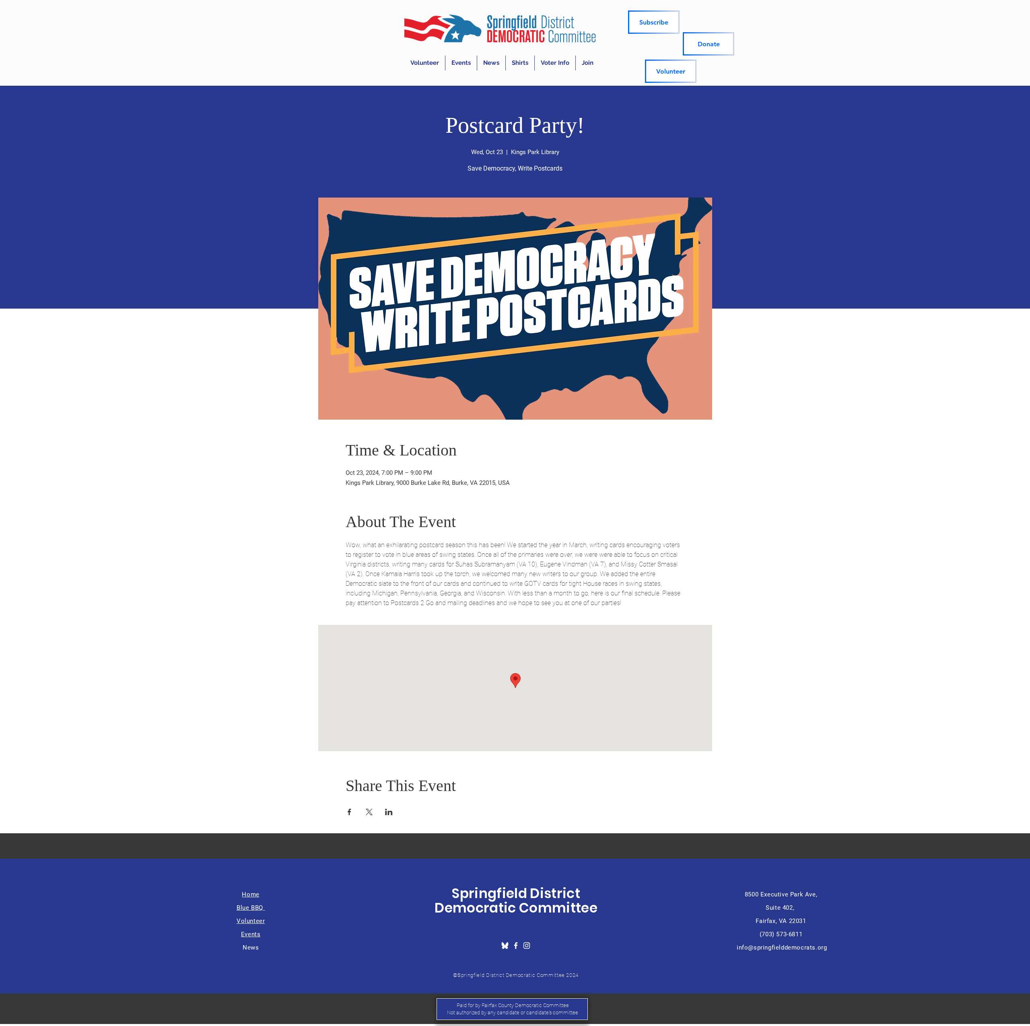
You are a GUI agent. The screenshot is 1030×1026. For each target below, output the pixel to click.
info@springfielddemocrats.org (782, 947)
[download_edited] (505, 945)
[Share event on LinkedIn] (389, 812)
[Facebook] (515, 945)
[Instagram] (526, 945)
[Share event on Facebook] (349, 812)
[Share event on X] (369, 812)
